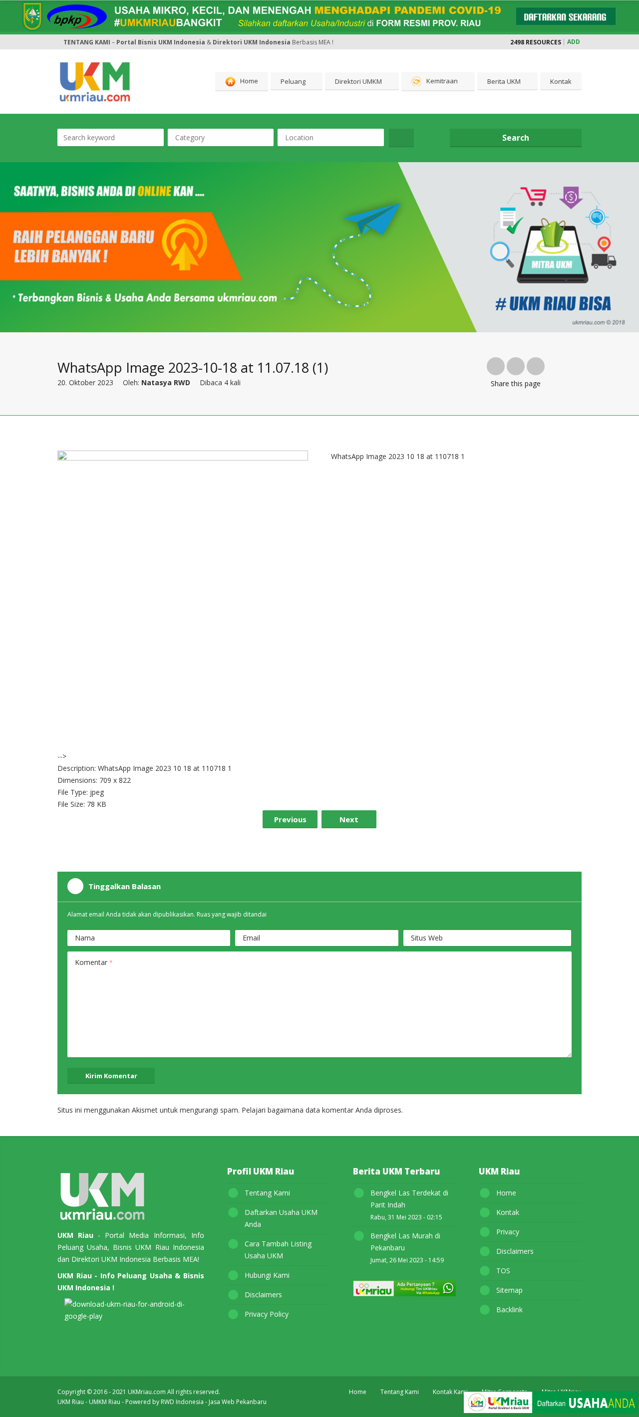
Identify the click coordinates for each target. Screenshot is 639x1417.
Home (249, 80)
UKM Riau (70, 1402)
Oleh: (156, 382)
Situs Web (427, 938)
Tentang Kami (267, 1192)
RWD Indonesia (182, 1402)
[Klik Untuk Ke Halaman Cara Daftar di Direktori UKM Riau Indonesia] (550, 1404)
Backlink (509, 1309)
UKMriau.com (147, 1392)
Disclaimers (263, 1294)
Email (251, 938)
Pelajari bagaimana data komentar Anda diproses (321, 1110)
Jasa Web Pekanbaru (238, 1402)
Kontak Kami (450, 1392)
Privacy (507, 1231)
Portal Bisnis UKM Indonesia (160, 42)
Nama (85, 938)
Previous (290, 819)
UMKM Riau (104, 1402)
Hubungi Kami (267, 1275)
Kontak (561, 81)
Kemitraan (442, 80)
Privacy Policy (267, 1314)
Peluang (293, 81)
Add (573, 41)
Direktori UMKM (358, 81)
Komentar (94, 962)
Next (348, 819)
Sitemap (509, 1290)
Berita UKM (504, 81)
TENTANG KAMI (86, 42)
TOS (503, 1270)
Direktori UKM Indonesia (252, 42)
